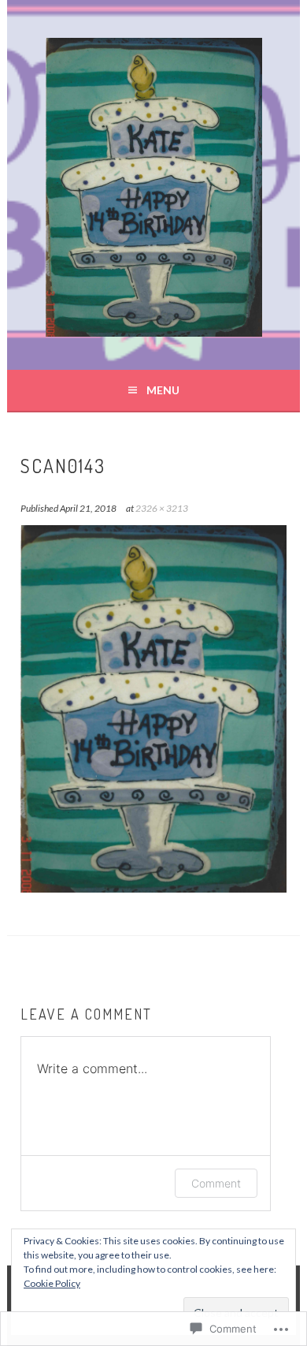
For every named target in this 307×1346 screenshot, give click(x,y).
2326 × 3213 (161, 508)
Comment (216, 1183)
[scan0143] (153, 887)
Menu (162, 390)
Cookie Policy (52, 1283)
